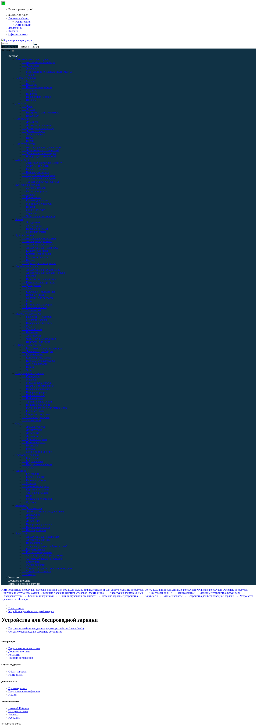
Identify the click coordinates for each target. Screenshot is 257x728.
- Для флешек (31, 520)
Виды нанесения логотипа (24, 583)
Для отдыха (22, 118)
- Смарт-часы (31, 561)
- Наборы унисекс (34, 294)
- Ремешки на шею (34, 307)
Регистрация (22, 21)
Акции (12, 694)
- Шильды (29, 99)
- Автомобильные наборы (38, 62)
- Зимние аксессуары (35, 486)
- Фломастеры (31, 420)
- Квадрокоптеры (33, 549)
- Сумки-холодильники (37, 451)
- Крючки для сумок (35, 200)
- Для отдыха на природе (38, 128)
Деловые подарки (26, 77)
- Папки (28, 366)
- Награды (29, 84)
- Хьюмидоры (31, 335)
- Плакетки (30, 93)
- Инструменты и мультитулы (41, 112)
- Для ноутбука (32, 429)
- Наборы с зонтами (35, 228)
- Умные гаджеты (33, 564)
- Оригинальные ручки (37, 401)
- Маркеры (29, 379)
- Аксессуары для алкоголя (39, 238)
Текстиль (20, 470)
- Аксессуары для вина (37, 241)
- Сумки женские (33, 209)
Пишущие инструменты (29, 373)
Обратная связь (17, 671)
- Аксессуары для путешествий (42, 147)
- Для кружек (31, 514)
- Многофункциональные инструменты (47, 71)
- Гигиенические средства (38, 282)
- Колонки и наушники (37, 552)
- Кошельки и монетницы (38, 291)
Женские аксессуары (27, 184)
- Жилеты (29, 483)
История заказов (18, 711)
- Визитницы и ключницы (39, 279)
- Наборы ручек (32, 398)
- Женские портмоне (35, 191)
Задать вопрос (9, 46)
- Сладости (29, 467)
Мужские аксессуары (28, 313)
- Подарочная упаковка (37, 524)
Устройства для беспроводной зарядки (31, 611)
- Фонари (28, 74)
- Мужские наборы (34, 319)
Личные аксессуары (27, 266)
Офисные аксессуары (28, 344)
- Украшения (31, 213)
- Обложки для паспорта (37, 297)
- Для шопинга (32, 436)
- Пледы (28, 140)
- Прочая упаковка (34, 530)
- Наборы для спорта (35, 172)
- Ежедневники (32, 354)
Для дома (20, 103)
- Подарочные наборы (36, 96)
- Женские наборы (34, 187)
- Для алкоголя (32, 508)
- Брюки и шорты (33, 476)
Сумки (19, 423)
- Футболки (30, 502)
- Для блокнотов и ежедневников (43, 511)
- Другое (28, 109)
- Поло (27, 495)
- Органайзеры (32, 329)
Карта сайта (15, 674)
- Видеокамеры (32, 542)
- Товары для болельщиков (39, 178)
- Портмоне (30, 332)
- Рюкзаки (29, 448)
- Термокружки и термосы (39, 263)
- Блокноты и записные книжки (42, 348)
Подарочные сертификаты (24, 691)
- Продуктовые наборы (37, 464)
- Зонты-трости (32, 225)
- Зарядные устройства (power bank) (44, 546)
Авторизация (23, 24)
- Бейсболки (30, 473)
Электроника (23, 533)
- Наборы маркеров (34, 392)
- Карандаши (31, 376)
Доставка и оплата (20, 580)
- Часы (27, 370)
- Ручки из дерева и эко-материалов (44, 407)
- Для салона (30, 68)
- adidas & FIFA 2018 (35, 165)
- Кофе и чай (30, 458)
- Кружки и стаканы (35, 257)
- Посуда (28, 260)
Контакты (15, 577)
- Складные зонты (34, 231)
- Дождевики (31, 222)
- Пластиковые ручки (36, 404)
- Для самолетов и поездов (39, 153)
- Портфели (30, 445)
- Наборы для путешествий (39, 156)
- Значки (28, 288)
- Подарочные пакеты (36, 527)
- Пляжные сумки (33, 442)
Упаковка (21, 505)
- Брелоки (29, 275)
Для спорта (22, 159)
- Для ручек (30, 517)
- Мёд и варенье (32, 461)
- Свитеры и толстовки (37, 498)
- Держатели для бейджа (37, 351)
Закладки (13, 714)
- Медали (28, 81)
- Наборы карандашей (36, 388)
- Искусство (30, 115)
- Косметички (31, 197)
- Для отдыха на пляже (36, 125)
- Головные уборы (34, 480)
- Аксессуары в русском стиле (41, 269)
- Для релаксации (33, 131)
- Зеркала (28, 194)
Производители (17, 688)
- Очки (27, 301)
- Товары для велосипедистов (41, 181)
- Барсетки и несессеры (37, 316)
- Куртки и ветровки (35, 489)
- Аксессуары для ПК (36, 539)
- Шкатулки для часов (36, 341)
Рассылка (14, 717)
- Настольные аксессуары (38, 360)
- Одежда (28, 326)
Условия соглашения (20, 657)
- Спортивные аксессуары (38, 175)
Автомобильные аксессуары (32, 59)
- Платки (28, 206)
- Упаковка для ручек (35, 417)
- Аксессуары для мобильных (40, 536)
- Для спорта (30, 432)
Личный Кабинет (18, 708)
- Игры (27, 137)
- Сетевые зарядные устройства (42, 558)
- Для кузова (30, 65)
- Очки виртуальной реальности (42, 555)
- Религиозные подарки (37, 304)
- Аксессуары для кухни (37, 244)
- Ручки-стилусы (33, 410)
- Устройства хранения (36, 571)
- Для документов (33, 426)
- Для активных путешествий (40, 150)
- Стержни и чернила (36, 414)
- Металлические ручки (37, 382)
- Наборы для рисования (37, 385)
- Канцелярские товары (37, 357)
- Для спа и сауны (33, 134)
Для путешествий (25, 143)
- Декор (27, 106)
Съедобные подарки (27, 454)
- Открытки (30, 90)
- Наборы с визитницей (37, 322)
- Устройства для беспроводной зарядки (47, 568)
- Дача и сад (30, 121)
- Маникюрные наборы (37, 203)
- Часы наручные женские (38, 216)
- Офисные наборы (34, 363)
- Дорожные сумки (34, 439)
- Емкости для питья (35, 169)
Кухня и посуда (24, 235)
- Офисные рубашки (35, 492)
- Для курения (31, 285)
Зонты (19, 219)
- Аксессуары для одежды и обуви (43, 272)
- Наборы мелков (33, 395)
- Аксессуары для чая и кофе (40, 247)
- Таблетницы (31, 310)
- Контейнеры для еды (36, 253)
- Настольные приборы (37, 87)
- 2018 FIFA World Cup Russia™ (42, 162)
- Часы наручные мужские (39, 338)
